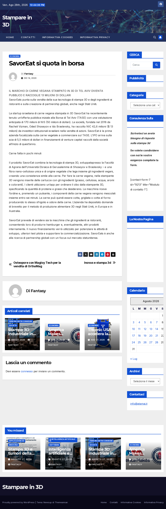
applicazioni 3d (16, 441)
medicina (13, 445)
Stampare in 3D (22, 487)
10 (133, 329)
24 (133, 342)
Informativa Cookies (57, 37)
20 (150, 335)
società (13, 325)
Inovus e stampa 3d (97, 262)
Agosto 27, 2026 (21, 459)
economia (14, 56)
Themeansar (61, 502)
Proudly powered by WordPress (18, 502)
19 (145, 335)
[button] (154, 37)
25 (139, 342)
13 (151, 329)
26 (145, 342)
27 (150, 342)
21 (156, 335)
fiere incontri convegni (20, 321)
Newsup (47, 502)
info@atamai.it (138, 403)
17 (133, 335)
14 (156, 329)
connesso (27, 371)
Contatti (28, 37)
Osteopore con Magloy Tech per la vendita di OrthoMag (37, 264)
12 (145, 329)
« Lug (133, 358)
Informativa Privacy (95, 37)
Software (54, 445)
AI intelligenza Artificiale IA (62, 440)
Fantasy (28, 73)
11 (139, 329)
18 (139, 335)
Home (10, 37)
